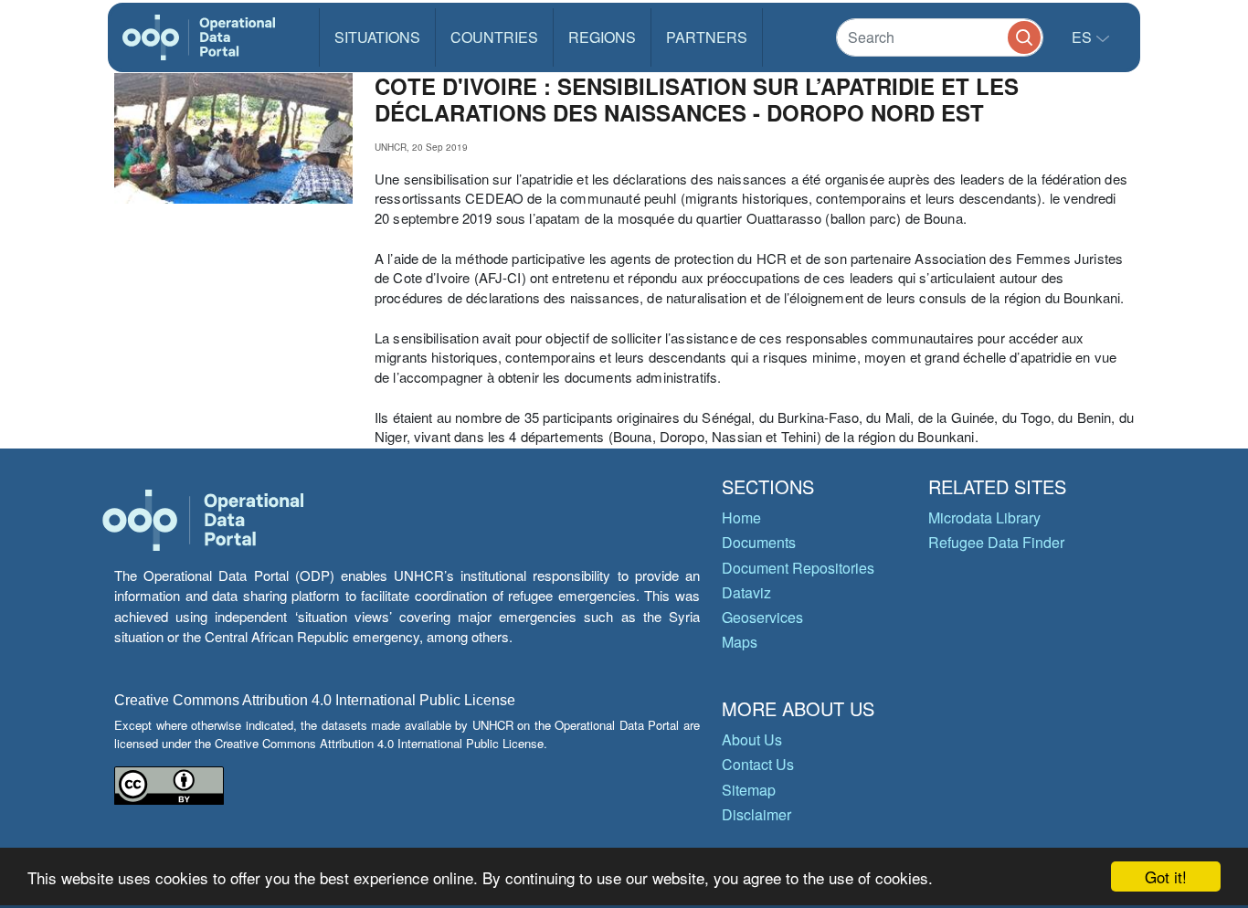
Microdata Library (984, 517)
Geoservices (762, 617)
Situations (377, 37)
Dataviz (746, 592)
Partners (706, 37)
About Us (752, 739)
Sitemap (749, 789)
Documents (759, 542)
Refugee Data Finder (996, 542)
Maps (739, 641)
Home (741, 517)
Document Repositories (798, 567)
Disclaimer (756, 814)
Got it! (1166, 876)
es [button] (1083, 37)
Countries (494, 37)
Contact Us (758, 764)
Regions (602, 37)
